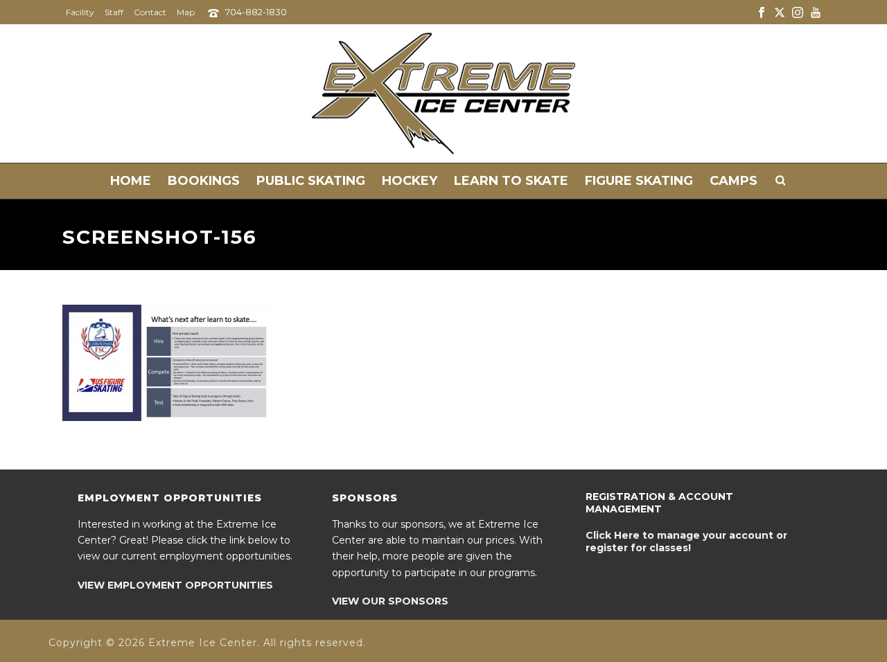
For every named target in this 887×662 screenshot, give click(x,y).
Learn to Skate (511, 180)
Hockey (409, 180)
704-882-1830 (256, 11)
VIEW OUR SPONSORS (390, 601)
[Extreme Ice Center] (443, 93)
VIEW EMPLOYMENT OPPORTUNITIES (175, 585)
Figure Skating (639, 180)
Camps (733, 180)
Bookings (204, 180)
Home (130, 180)
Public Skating (310, 180)
